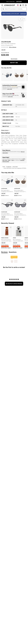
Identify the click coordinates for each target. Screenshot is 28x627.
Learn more (9, 89)
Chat (13, 160)
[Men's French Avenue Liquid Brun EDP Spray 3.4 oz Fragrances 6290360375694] (10, 227)
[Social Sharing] (20, 18)
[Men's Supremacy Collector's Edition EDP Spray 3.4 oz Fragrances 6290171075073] (22, 227)
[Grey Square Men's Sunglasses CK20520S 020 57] (25, 200)
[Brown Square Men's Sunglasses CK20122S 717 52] (25, 177)
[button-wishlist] (23, 5)
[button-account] (20, 5)
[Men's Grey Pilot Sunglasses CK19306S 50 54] (24, 18)
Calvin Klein (15, 166)
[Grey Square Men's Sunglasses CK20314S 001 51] (12, 200)
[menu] (2, 5)
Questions (12, 252)
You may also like (6, 68)
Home (3, 166)
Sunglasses (8, 166)
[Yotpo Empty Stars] (4, 47)
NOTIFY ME (14, 62)
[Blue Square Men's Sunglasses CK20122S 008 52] (12, 177)
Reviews (4, 252)
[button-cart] (26, 5)
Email (9, 160)
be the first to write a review (14, 283)
